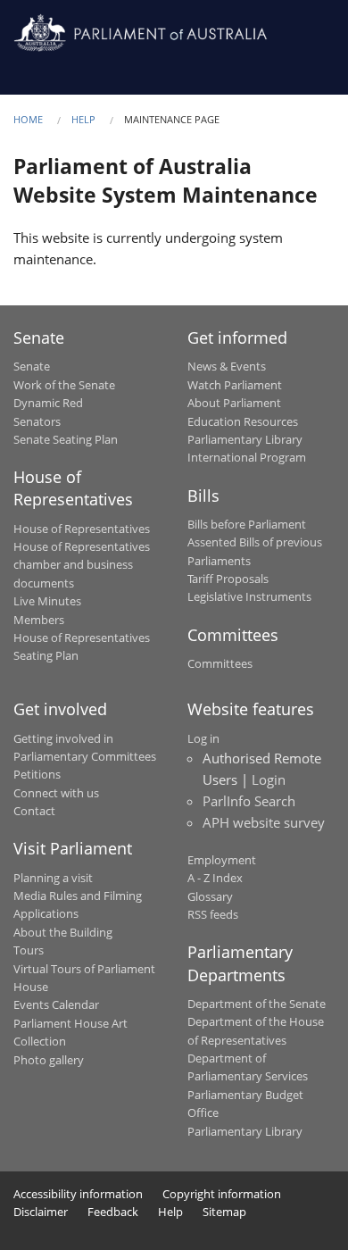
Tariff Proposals (228, 579)
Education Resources (242, 421)
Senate (31, 366)
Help (83, 119)
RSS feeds (212, 914)
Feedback (112, 1212)
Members (38, 620)
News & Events (226, 366)
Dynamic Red (48, 403)
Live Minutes (47, 601)
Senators (37, 421)
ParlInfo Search (249, 801)
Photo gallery (48, 1060)
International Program (246, 457)
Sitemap (224, 1212)
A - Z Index (215, 878)
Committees (220, 663)
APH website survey (264, 822)
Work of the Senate (64, 385)
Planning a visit (53, 878)
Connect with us (56, 793)
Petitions (37, 774)
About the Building (62, 932)
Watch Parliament (234, 385)
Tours (28, 950)
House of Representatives (81, 529)
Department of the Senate (256, 1004)
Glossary (210, 896)
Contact (34, 811)
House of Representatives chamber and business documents (81, 564)
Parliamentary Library (244, 439)
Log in (203, 738)
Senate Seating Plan (65, 439)
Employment (221, 860)
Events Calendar (56, 1004)
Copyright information (221, 1194)
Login (269, 779)
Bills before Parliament (246, 524)
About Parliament (234, 403)
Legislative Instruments (249, 596)
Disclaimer (40, 1212)
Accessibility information (78, 1194)
